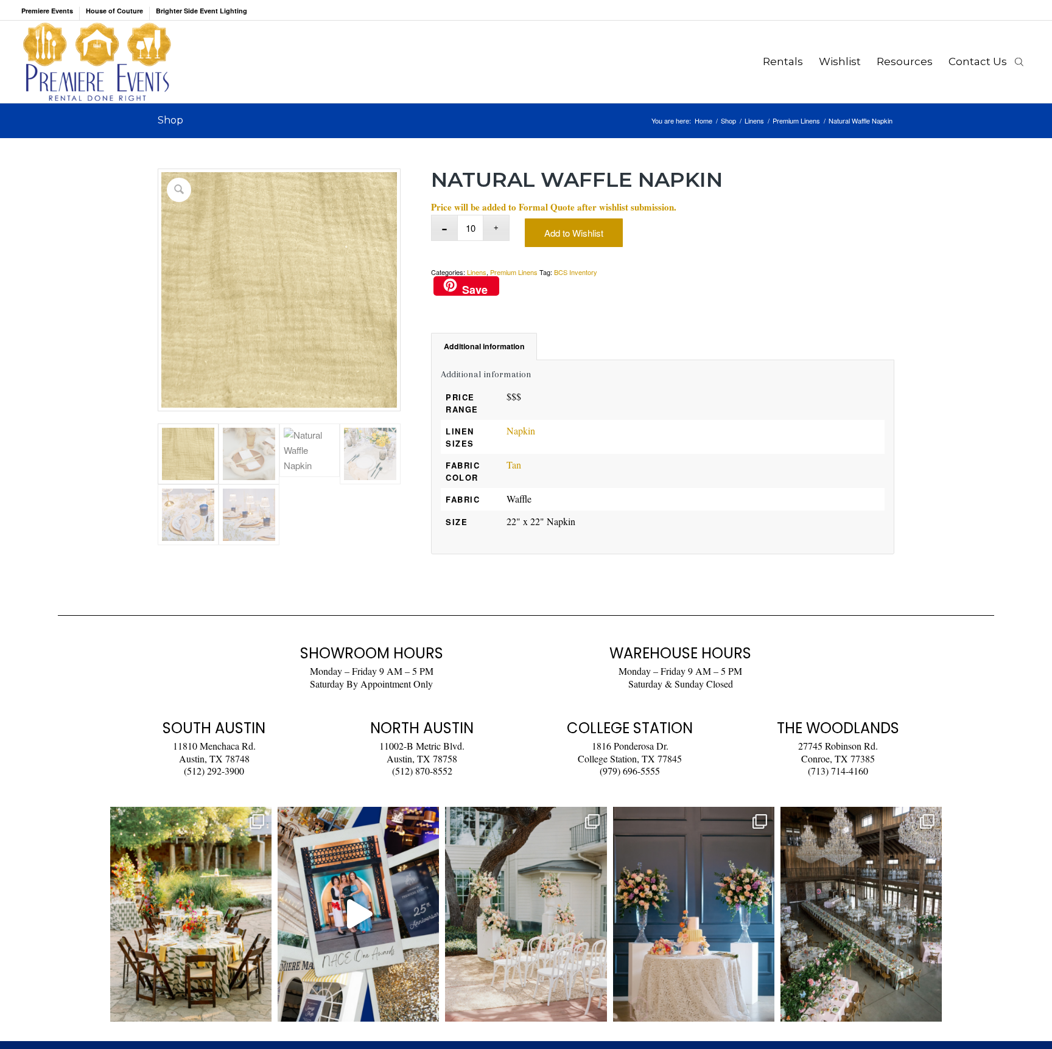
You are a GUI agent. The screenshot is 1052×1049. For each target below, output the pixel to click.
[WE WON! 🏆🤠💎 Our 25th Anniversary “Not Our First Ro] (358, 914)
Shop (170, 120)
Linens (476, 272)
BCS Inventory (575, 272)
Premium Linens (514, 272)
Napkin (521, 430)
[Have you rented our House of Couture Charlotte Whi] (693, 914)
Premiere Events (47, 10)
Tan (514, 464)
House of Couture (114, 10)
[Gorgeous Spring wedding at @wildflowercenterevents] (191, 914)
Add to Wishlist (573, 232)
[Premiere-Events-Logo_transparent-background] (96, 62)
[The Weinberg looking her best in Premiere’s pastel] (861, 914)
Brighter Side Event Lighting (201, 10)
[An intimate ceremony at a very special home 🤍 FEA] (525, 914)
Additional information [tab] (484, 346)
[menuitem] (50, 13)
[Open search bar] (1019, 61)
